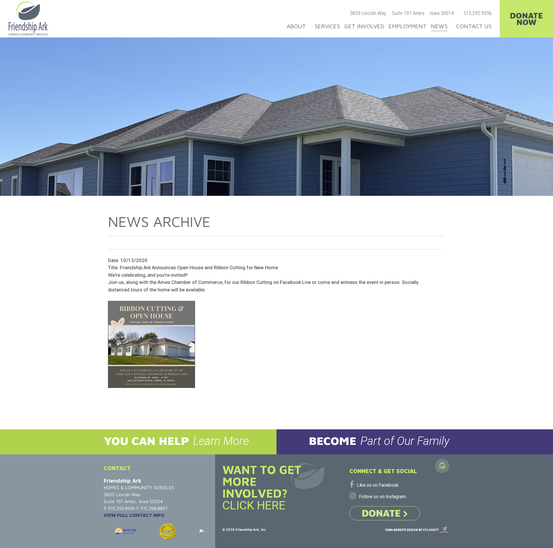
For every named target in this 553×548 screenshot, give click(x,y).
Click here (253, 505)
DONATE (382, 513)
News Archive (159, 221)
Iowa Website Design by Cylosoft (412, 530)
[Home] (28, 18)
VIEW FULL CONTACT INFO (134, 515)
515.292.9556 (477, 13)
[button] (138, 441)
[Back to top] (442, 466)
